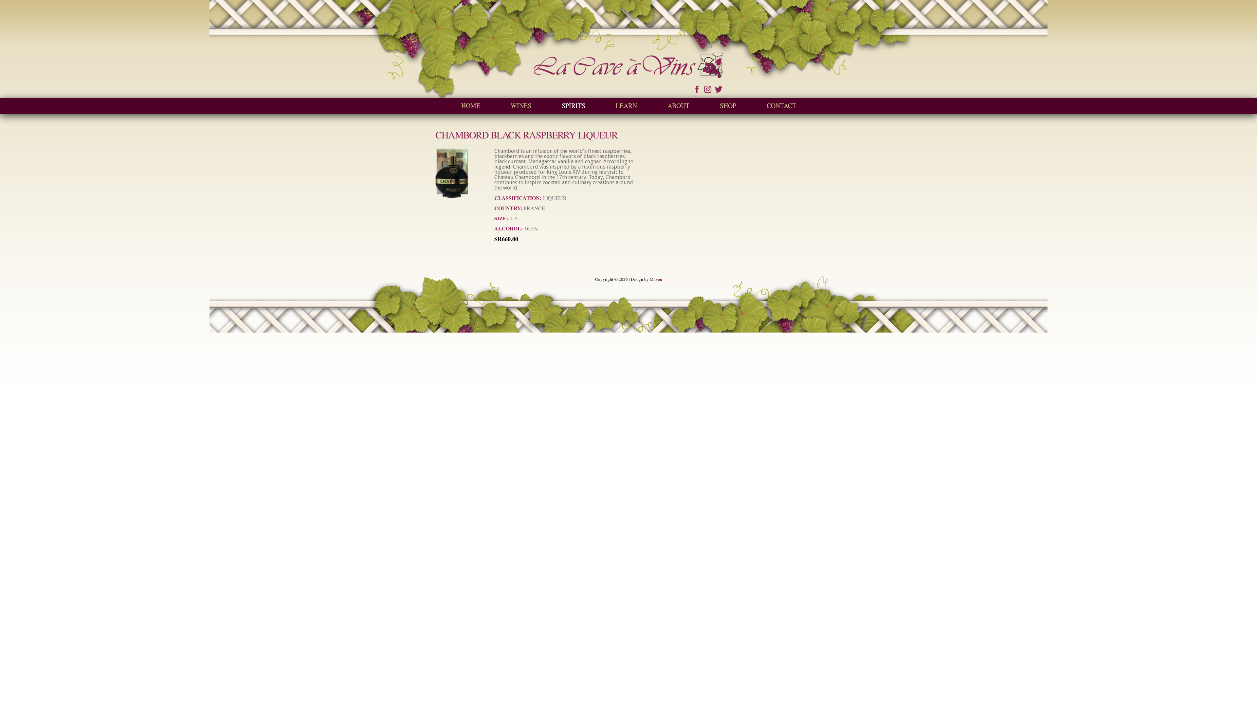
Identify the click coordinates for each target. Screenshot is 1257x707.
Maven (656, 279)
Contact (781, 105)
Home (470, 105)
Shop (728, 105)
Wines (521, 105)
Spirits (573, 105)
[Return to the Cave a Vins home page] (628, 75)
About (678, 105)
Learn (626, 105)
